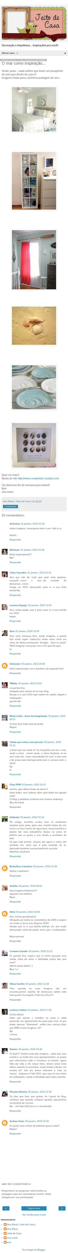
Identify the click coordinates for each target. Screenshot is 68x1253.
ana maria (12, 1237)
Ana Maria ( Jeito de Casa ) (21, 1224)
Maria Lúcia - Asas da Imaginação (28, 716)
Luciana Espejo (18, 605)
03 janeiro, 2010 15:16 (32, 817)
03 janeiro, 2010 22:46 (45, 866)
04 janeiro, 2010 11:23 (40, 951)
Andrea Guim (17, 1121)
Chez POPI (15, 784)
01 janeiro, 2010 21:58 (32, 550)
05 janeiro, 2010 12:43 (40, 1091)
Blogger (41, 1249)
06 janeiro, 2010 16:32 (37, 1121)
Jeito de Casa (14, 1233)
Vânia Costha (17, 984)
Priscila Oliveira (18, 1091)
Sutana (13, 1049)
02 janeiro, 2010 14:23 (27, 631)
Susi (12, 631)
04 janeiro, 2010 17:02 (39, 1010)
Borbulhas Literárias (21, 866)
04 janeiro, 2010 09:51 (30, 886)
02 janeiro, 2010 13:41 (40, 605)
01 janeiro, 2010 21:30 (32, 523)
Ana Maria (12, 1229)
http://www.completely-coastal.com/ (38, 478)
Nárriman (15, 550)
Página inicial (34, 1208)
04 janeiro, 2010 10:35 (28, 912)
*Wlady (13, 683)
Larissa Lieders (18, 1010)
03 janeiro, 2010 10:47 (34, 784)
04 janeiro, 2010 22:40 (30, 1049)
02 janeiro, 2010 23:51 (30, 683)
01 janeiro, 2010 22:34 (39, 572)
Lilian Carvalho (18, 572)
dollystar (14, 817)
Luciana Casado (19, 951)
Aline (12, 912)
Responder (15, 539)
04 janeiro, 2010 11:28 (37, 984)
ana (9, 1242)
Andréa (14, 886)
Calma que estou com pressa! (26, 742)
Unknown (15, 664)
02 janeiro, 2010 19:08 (33, 664)
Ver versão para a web (34, 1214)
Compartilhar (10, 506)
